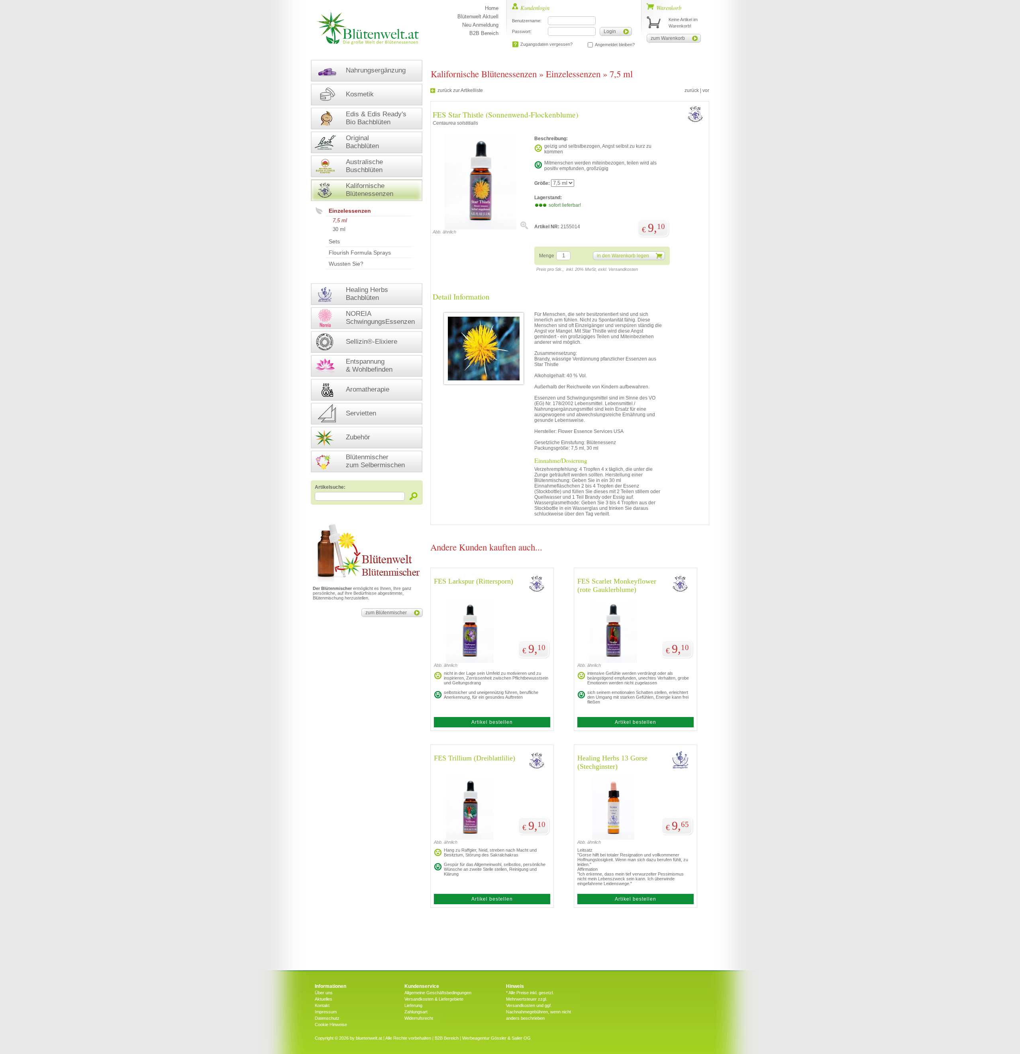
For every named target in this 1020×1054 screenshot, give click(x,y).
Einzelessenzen (350, 211)
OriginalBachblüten (362, 142)
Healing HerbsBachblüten (367, 294)
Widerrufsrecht (418, 1018)
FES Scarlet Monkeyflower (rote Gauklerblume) (616, 585)
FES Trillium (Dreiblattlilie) (474, 758)
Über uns (324, 992)
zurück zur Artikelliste (460, 90)
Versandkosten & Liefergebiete (433, 999)
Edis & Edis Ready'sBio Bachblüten (376, 118)
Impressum (326, 1011)
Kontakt (322, 1005)
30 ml (339, 229)
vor (705, 90)
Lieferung (413, 1005)
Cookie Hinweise (331, 1024)
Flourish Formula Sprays (360, 252)
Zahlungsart (416, 1011)
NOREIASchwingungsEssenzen (380, 317)
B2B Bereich (483, 33)
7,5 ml (340, 220)
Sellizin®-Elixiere (371, 341)
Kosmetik (360, 94)
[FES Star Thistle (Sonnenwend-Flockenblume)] (480, 228)
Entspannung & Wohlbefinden (369, 365)
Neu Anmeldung (480, 25)
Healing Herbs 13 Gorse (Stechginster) (612, 762)
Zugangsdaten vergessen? (546, 44)
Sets (334, 241)
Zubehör (358, 437)
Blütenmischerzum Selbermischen (375, 461)
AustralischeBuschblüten (364, 166)
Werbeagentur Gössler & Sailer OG (496, 1038)
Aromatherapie (367, 389)
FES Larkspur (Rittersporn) (473, 581)
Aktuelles (323, 999)
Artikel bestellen (492, 722)
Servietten (361, 413)
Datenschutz (327, 1018)
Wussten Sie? (346, 264)
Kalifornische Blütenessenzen (484, 74)
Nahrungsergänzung (376, 70)
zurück (692, 90)
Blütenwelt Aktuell (477, 17)
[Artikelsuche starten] (414, 496)
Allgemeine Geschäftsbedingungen (437, 992)
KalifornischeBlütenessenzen (369, 190)
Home (491, 8)
